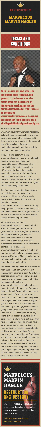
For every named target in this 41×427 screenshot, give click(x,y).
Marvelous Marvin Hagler (20, 19)
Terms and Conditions (12, 421)
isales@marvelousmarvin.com (16, 418)
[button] (20, 29)
